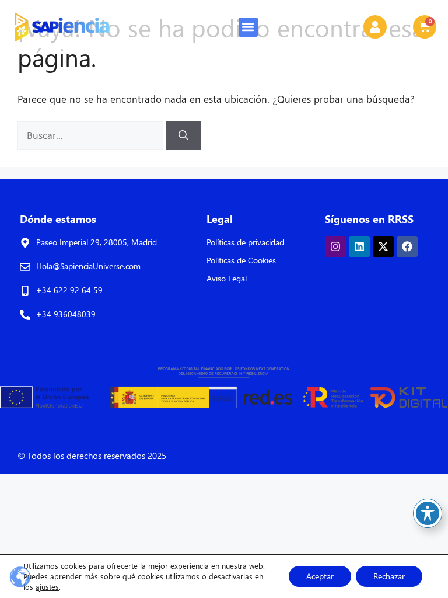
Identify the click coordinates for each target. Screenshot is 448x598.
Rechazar (389, 576)
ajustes (47, 587)
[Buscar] (183, 135)
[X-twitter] (383, 246)
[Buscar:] (92, 135)
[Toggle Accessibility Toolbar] (428, 513)
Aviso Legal (226, 278)
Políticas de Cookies (241, 260)
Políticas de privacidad (245, 242)
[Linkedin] (359, 246)
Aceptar (320, 576)
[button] (248, 27)
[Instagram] (335, 246)
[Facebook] (407, 246)
